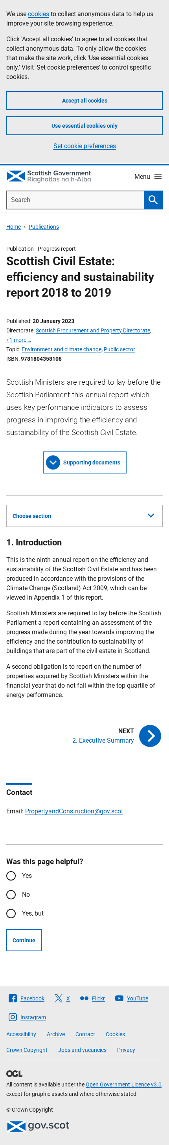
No (26, 894)
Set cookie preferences (84, 146)
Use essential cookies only (84, 126)
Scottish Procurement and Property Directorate (93, 330)
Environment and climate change (61, 349)
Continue (24, 940)
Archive (56, 1034)
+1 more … (18, 340)
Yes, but (33, 913)
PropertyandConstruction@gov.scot (74, 811)
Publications (44, 227)
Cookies (115, 1034)
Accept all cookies (84, 100)
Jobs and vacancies (82, 1050)
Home (13, 227)
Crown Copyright (27, 1050)
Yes (27, 875)
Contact (85, 1034)
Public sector (119, 349)
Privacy (126, 1050)
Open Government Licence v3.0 (124, 1084)
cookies (38, 14)
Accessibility (21, 1034)
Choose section (32, 516)
